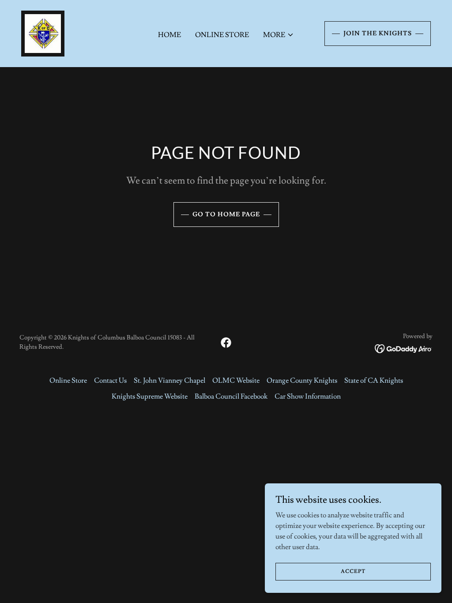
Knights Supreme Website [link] (150, 396)
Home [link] (169, 34)
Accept (353, 571)
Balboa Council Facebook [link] (231, 396)
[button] (278, 35)
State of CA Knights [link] (373, 380)
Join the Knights (377, 34)
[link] (42, 31)
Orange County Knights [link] (302, 380)
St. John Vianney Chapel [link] (169, 380)
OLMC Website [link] (236, 380)
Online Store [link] (222, 34)
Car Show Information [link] (308, 396)
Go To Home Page (226, 215)
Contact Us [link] (110, 380)
